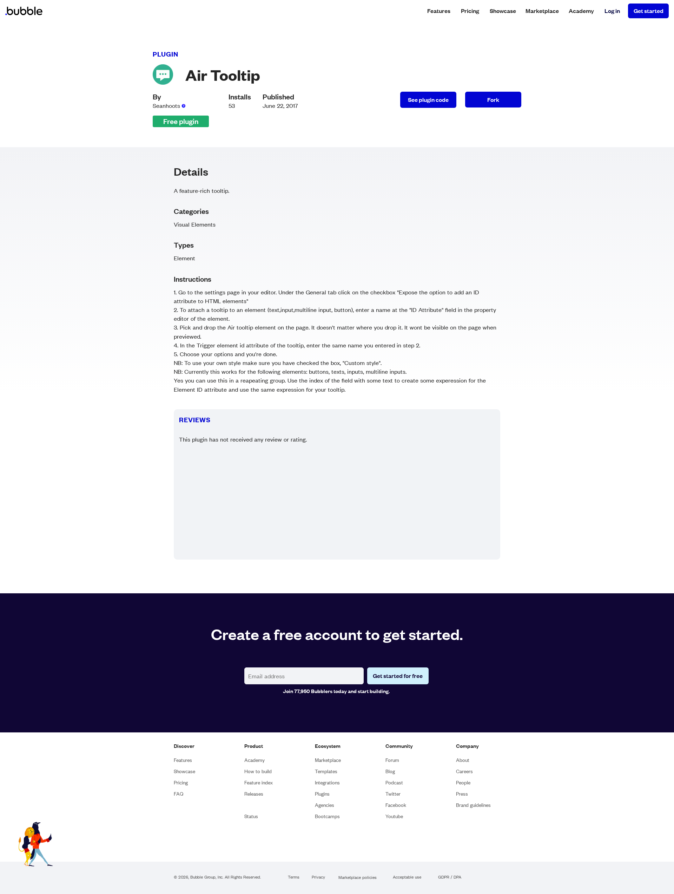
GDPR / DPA (449, 877)
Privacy (318, 877)
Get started (648, 11)
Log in (612, 11)
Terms (293, 877)
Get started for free (398, 676)
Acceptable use (407, 877)
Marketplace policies (357, 877)
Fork (493, 100)
